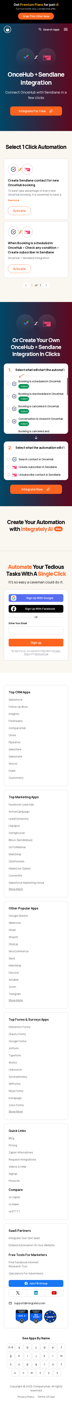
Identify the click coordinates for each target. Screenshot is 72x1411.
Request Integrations (22, 1159)
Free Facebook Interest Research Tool (24, 1264)
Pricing (13, 1145)
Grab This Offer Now (36, 16)
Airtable (14, 979)
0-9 (10, 1347)
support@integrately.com (29, 1303)
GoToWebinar (17, 847)
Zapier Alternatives (21, 1152)
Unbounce (15, 1069)
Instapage (15, 1098)
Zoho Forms (16, 1105)
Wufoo (13, 1062)
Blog (11, 1138)
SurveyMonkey (18, 1076)
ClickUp (13, 944)
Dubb (12, 770)
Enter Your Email (18, 623)
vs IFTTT (14, 1211)
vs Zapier (14, 1197)
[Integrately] (8, 29)
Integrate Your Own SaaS (24, 1238)
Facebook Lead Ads (21, 804)
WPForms (15, 1084)
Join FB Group (38, 1283)
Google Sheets (18, 915)
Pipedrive (15, 742)
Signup (13, 1173)
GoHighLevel (17, 833)
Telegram (15, 994)
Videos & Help (17, 1166)
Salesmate (15, 756)
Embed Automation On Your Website (32, 1245)
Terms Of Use (46, 1397)
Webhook (15, 923)
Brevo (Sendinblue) (21, 840)
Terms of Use (41, 654)
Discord (14, 972)
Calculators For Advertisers (26, 1273)
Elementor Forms (19, 1027)
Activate (19, 211)
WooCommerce (19, 951)
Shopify (13, 937)
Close (12, 735)
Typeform (15, 1055)
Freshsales (16, 721)
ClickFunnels (16, 861)
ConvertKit (15, 875)
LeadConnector (19, 818)
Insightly (14, 714)
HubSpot (14, 826)
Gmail (12, 930)
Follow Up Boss (18, 706)
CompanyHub (17, 728)
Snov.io (13, 763)
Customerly (16, 778)
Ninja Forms (16, 1091)
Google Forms (17, 1041)
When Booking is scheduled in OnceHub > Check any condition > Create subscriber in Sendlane (33, 247)
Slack (12, 958)
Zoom (12, 987)
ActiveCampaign (19, 811)
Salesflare (15, 749)
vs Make (14, 1204)
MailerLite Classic (20, 868)
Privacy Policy (25, 1397)
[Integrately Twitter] (18, 1292)
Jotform (14, 1048)
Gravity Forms (17, 1034)
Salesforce (15, 699)
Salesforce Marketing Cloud (26, 882)
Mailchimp (15, 854)
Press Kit (14, 1181)
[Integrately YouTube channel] (54, 1292)
